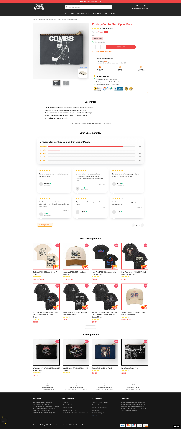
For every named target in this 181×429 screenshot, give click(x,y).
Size (93, 35)
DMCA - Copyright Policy (70, 410)
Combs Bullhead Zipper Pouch (102, 368)
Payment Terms (96, 405)
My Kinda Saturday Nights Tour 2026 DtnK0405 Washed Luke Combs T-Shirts (45, 315)
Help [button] (177, 426)
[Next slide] (86, 51)
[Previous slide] (36, 51)
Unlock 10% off (3, 421)
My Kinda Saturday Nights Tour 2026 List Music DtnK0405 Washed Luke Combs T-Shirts (104, 315)
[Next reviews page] (142, 225)
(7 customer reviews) (106, 28)
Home (35, 19)
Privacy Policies (67, 407)
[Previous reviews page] (133, 225)
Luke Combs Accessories (47, 19)
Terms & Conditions (68, 405)
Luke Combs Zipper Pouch (130, 368)
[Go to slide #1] (56, 83)
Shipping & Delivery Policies (100, 402)
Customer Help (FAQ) (98, 413)
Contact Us (95, 410)
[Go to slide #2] (66, 83)
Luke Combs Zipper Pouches (67, 19)
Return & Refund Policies (99, 407)
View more (90, 327)
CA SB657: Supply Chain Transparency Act (75, 413)
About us (65, 402)
